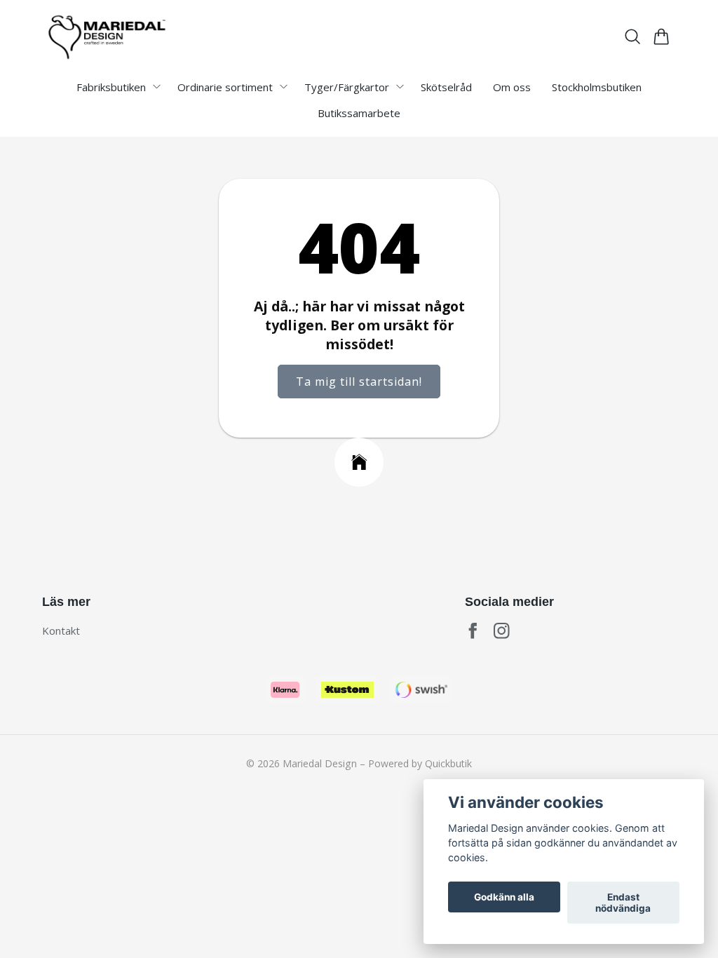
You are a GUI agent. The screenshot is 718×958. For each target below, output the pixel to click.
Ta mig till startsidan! (359, 381)
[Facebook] (473, 631)
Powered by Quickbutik (420, 763)
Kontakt (61, 630)
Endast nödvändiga (623, 902)
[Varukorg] (661, 36)
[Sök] (632, 36)
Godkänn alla (504, 897)
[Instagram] (502, 631)
